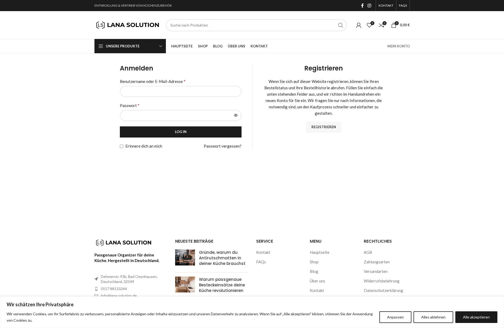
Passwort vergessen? (223, 146)
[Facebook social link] (362, 6)
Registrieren (323, 127)
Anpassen (395, 317)
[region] (252, 312)
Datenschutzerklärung (383, 290)
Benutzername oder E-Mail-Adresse (152, 81)
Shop (314, 261)
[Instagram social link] (369, 6)
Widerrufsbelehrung (381, 280)
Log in (181, 132)
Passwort (129, 105)
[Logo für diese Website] (127, 24)
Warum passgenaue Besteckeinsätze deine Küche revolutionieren (222, 285)
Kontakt (263, 252)
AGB (368, 252)
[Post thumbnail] (185, 259)
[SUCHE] (341, 25)
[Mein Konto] (358, 25)
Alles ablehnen (433, 317)
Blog (314, 271)
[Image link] (123, 242)
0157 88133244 (114, 288)
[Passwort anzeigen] (236, 115)
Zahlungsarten (377, 261)
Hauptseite (319, 252)
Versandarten (376, 271)
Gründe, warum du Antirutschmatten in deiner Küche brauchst (222, 258)
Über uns (317, 280)
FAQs (261, 261)
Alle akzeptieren (476, 317)
